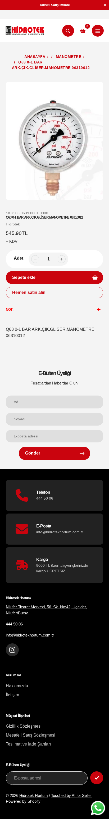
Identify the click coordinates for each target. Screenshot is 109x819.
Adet (18, 258)
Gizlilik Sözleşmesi (24, 726)
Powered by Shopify (23, 801)
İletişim (12, 695)
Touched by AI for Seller (71, 795)
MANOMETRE (68, 57)
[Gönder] (96, 777)
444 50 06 (14, 624)
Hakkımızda (17, 686)
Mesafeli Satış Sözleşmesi (30, 735)
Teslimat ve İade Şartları (28, 744)
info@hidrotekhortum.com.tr (30, 635)
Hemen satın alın (29, 292)
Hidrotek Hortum (33, 795)
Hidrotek (13, 224)
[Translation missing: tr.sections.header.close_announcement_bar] (105, 5)
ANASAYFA (34, 57)
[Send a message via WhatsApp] (98, 808)
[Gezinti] (98, 31)
